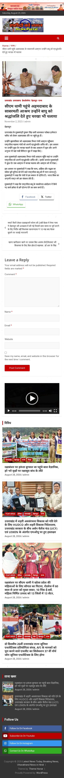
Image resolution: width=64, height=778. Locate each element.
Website (9, 339)
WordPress (42, 772)
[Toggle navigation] (6, 38)
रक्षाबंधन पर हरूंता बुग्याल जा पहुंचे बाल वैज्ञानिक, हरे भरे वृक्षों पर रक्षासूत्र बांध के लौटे (32, 468)
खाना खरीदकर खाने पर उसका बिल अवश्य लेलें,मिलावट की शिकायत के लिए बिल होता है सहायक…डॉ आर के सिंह (32, 244)
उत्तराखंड (8, 100)
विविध (8, 423)
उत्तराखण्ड (17, 100)
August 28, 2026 (13, 474)
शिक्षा (29, 460)
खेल (34, 636)
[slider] (29, 411)
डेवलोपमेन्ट (26, 100)
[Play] (8, 410)
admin (27, 121)
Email (8, 325)
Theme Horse (36, 768)
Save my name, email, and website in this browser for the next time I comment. (32, 358)
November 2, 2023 (14, 121)
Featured (10, 514)
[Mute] (50, 410)
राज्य (40, 100)
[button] (32, 398)
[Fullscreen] (55, 410)
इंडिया (20, 514)
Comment (11, 274)
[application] (32, 398)
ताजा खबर (10, 676)
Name (8, 311)
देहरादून (34, 100)
